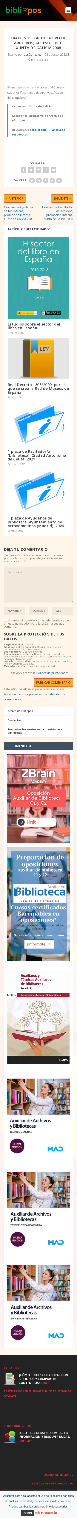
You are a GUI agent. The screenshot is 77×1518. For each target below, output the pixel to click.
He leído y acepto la (38, 673)
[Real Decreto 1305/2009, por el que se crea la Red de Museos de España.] (39, 358)
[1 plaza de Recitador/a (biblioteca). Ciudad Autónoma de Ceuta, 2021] (39, 424)
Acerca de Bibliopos (20, 711)
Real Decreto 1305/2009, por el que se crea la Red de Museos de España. (38, 388)
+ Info (45, 1383)
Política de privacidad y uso (52, 1483)
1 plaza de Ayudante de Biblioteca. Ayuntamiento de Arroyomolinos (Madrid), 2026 (36, 522)
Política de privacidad (51, 673)
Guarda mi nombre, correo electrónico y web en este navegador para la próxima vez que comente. (37, 623)
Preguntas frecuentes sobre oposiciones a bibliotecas (35, 731)
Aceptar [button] (28, 1512)
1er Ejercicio (38, 130)
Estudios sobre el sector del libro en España (34, 326)
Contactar (14, 720)
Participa (26, 1440)
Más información (46, 1512)
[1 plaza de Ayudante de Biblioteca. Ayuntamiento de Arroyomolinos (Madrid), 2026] (39, 491)
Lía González (32, 54)
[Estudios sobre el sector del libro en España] (39, 278)
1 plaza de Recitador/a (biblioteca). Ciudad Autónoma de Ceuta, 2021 (37, 455)
